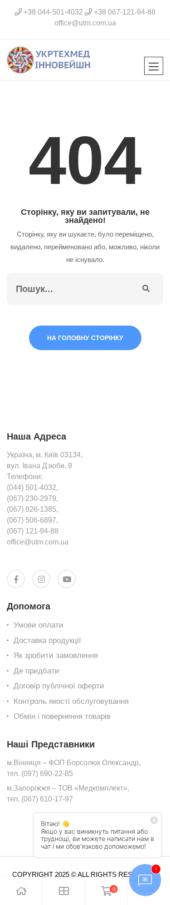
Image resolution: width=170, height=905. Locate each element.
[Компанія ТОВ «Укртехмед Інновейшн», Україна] (49, 59)
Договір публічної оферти (59, 686)
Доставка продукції (47, 640)
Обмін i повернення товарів (62, 716)
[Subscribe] (146, 289)
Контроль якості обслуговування (71, 701)
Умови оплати (38, 625)
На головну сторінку (85, 337)
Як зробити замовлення (56, 655)
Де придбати (36, 671)
